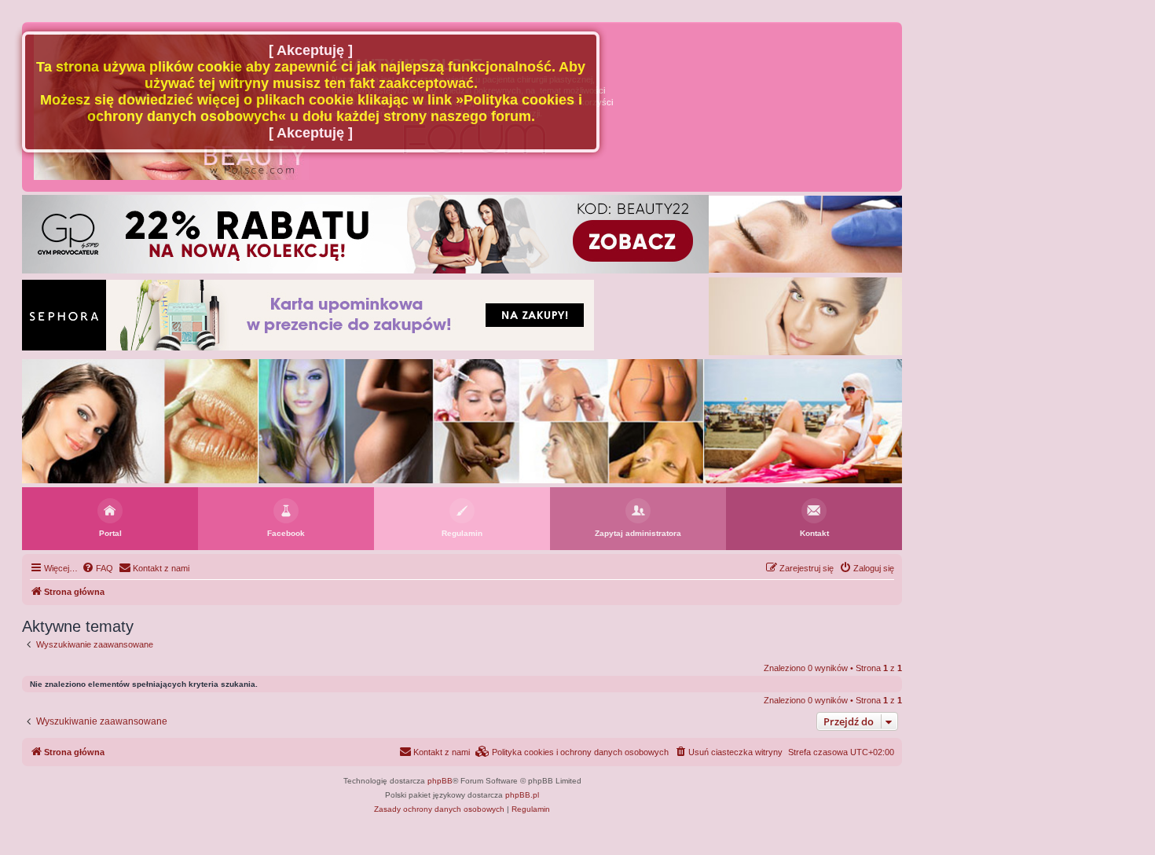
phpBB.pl (522, 795)
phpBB (440, 780)
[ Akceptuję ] (311, 50)
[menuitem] (97, 568)
